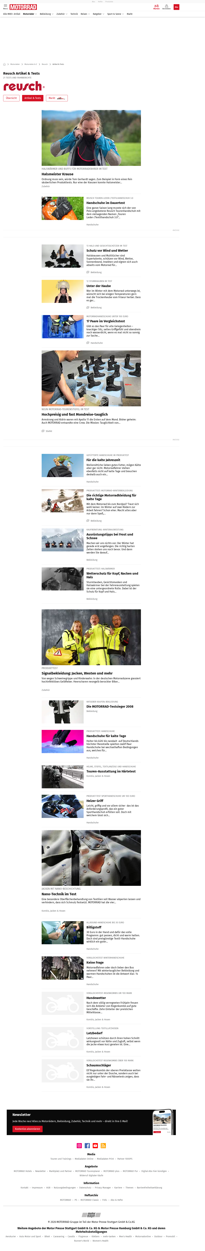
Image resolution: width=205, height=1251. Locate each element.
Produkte (109, 1)
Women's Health (100, 1240)
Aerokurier (11, 1236)
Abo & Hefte (117, 1200)
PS (76, 1200)
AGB (48, 1187)
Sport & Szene (114, 14)
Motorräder (28, 14)
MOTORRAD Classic (90, 1200)
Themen (129, 1187)
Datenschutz (85, 1187)
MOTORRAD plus (111, 1171)
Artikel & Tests (33, 98)
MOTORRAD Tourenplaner (87, 1171)
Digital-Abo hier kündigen (154, 1171)
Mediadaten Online (84, 1159)
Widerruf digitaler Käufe (91, 1175)
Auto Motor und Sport (30, 1236)
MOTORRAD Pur (130, 1171)
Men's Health (125, 1236)
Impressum (37, 1187)
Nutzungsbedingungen (65, 1187)
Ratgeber (97, 14)
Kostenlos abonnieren (27, 1128)
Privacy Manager (103, 1187)
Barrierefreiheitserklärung (149, 1187)
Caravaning (58, 1236)
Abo (93, 1)
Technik (74, 14)
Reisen (84, 14)
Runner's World (81, 1240)
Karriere (118, 1187)
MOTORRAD (65, 1200)
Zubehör (61, 14)
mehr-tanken (109, 1236)
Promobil (170, 1236)
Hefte (100, 1)
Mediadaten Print (105, 1159)
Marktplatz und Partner (60, 1171)
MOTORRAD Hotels (23, 1171)
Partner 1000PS (124, 1159)
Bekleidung (45, 14)
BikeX (47, 1236)
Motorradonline (143, 1236)
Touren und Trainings (60, 1159)
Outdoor (158, 1236)
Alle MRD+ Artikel (11, 14)
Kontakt (24, 1187)
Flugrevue (83, 1236)
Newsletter (40, 1171)
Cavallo (71, 1236)
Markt (129, 14)
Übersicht (11, 98)
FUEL (104, 1200)
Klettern (95, 1236)
